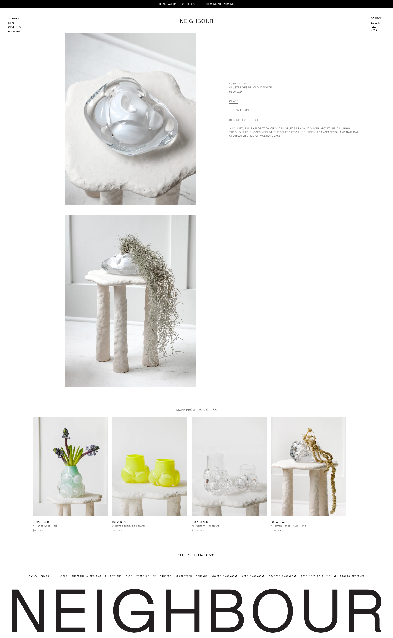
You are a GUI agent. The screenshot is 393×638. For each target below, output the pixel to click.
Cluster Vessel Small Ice (288, 526)
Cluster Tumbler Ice (206, 526)
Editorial (15, 31)
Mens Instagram (253, 576)
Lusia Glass (238, 83)
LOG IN (375, 23)
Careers (166, 576)
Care (129, 576)
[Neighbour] (196, 20)
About (63, 576)
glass (233, 101)
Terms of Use (146, 576)
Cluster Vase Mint (45, 526)
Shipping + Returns (86, 576)
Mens (213, 4)
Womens (228, 4)
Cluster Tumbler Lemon (128, 526)
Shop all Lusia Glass (196, 555)
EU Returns (113, 576)
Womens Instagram (225, 576)
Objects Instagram (283, 576)
